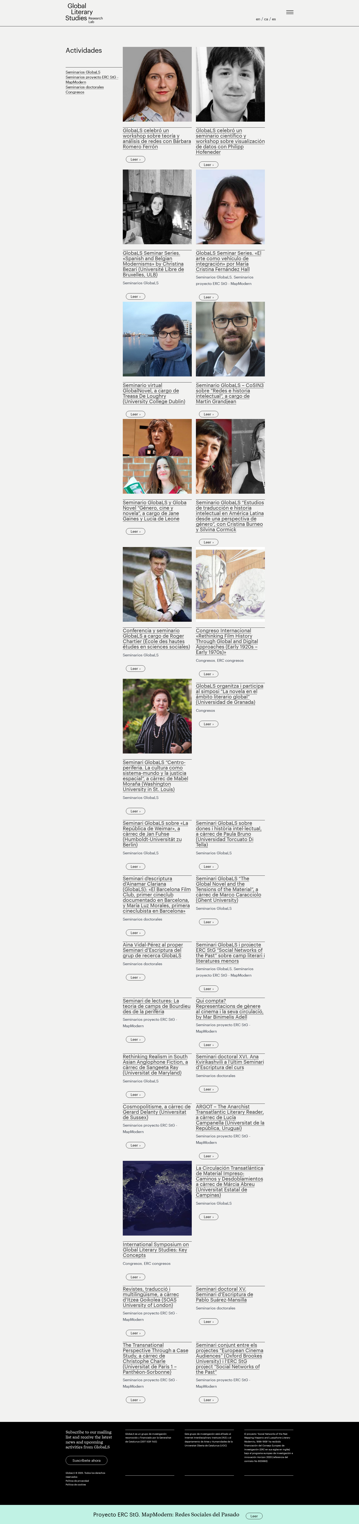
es (274, 19)
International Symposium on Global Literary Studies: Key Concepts (156, 1249)
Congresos (75, 92)
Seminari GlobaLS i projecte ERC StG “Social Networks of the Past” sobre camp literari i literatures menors (230, 953)
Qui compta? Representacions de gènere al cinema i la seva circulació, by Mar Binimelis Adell (230, 1009)
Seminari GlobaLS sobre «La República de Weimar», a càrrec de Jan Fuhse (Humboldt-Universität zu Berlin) (155, 833)
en (258, 19)
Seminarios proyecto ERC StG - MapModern (92, 79)
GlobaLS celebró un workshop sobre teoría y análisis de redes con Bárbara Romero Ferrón (157, 138)
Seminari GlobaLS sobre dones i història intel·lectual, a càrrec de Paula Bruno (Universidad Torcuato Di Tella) (229, 833)
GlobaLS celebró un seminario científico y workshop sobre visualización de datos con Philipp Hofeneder (230, 141)
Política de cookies (76, 1484)
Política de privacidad (77, 1480)
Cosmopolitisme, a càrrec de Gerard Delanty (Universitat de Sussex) (157, 1111)
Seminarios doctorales (85, 87)
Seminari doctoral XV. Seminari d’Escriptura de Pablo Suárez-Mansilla (224, 1294)
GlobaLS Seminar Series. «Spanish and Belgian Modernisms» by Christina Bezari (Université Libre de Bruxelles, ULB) (153, 263)
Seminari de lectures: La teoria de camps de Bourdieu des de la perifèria (157, 1006)
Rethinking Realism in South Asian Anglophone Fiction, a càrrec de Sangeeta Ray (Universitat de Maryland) (155, 1064)
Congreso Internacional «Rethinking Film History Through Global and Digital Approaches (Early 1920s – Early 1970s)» (227, 641)
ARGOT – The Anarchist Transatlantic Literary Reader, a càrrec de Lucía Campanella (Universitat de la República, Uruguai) (230, 1117)
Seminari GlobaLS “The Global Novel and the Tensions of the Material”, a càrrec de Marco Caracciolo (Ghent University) (228, 889)
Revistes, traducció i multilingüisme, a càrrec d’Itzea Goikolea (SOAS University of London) (151, 1297)
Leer (134, 159)
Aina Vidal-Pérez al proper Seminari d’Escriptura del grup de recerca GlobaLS (153, 950)
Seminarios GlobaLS (83, 72)
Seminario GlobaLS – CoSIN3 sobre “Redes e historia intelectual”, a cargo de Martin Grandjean (230, 393)
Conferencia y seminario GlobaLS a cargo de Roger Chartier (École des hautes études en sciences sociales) (156, 638)
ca (266, 19)
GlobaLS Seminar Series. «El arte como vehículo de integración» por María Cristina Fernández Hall (228, 261)
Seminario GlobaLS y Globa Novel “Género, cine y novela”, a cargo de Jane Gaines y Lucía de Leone (155, 510)
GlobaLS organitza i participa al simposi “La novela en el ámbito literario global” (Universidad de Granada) (229, 694)
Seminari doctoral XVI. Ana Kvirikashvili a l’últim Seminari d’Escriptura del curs (230, 1061)
